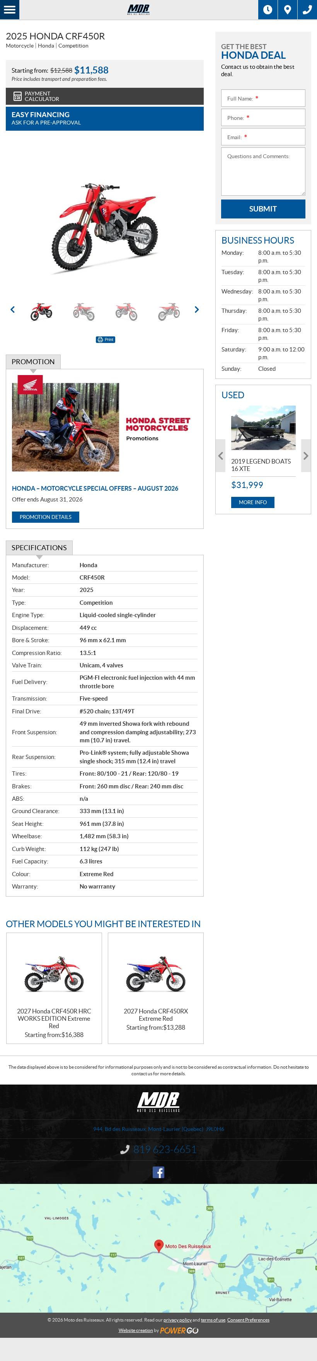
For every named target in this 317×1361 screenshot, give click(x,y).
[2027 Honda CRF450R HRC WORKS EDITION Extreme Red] (54, 970)
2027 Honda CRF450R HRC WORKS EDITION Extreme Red (54, 1018)
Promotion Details (46, 517)
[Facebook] (158, 1172)
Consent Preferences (248, 1319)
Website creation (136, 1330)
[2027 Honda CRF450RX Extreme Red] (156, 970)
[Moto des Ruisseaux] (138, 9)
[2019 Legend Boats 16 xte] (263, 428)
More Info (253, 502)
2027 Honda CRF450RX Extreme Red (156, 1015)
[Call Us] (307, 9)
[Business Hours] (268, 9)
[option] (105, 216)
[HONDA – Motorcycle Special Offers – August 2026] (105, 427)
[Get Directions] (287, 9)
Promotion (33, 362)
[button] (21, 216)
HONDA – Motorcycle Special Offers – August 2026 (95, 488)
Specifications (39, 548)
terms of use (213, 1319)
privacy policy (178, 1319)
